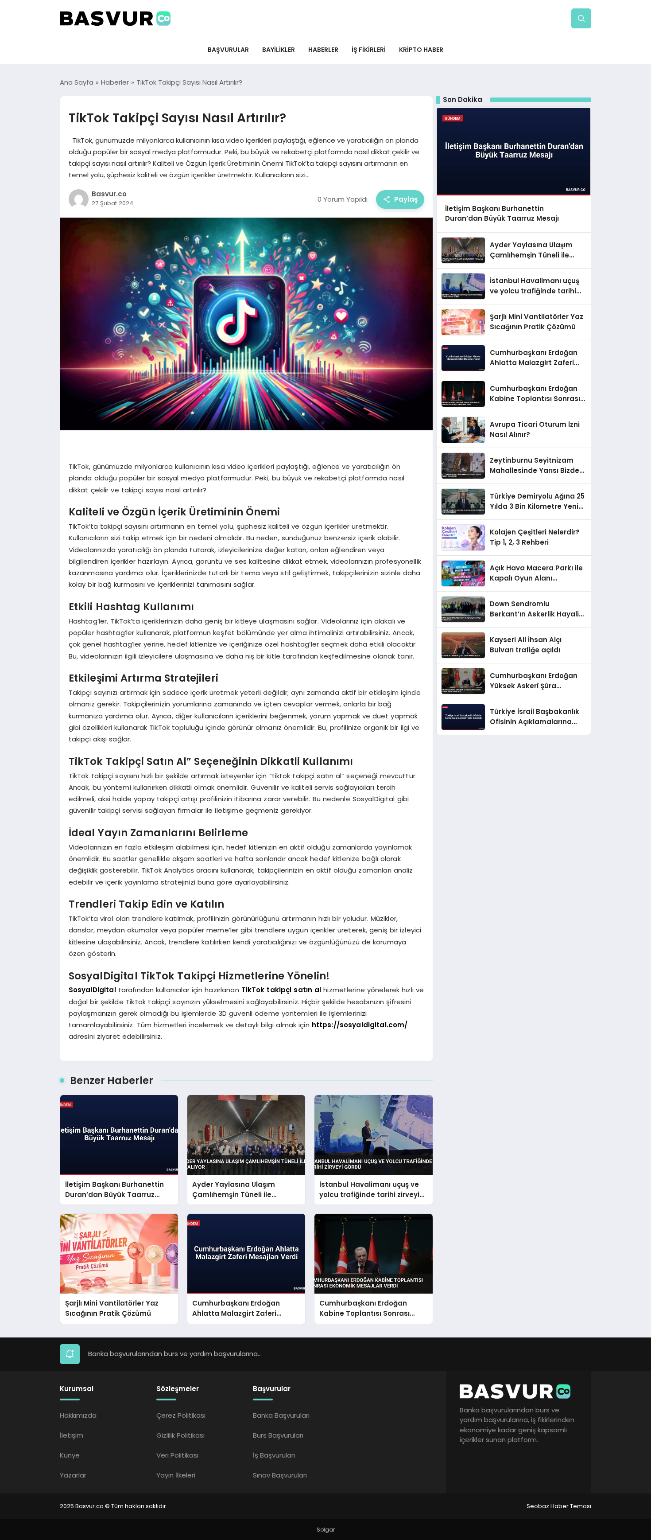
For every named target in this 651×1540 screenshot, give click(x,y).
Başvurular (228, 49)
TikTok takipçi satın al (281, 989)
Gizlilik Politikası (180, 1435)
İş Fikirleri (369, 49)
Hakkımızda (78, 1415)
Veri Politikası (177, 1455)
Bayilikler (278, 49)
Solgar (326, 1529)
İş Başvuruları (274, 1455)
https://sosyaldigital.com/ (360, 1024)
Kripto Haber (421, 49)
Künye (70, 1455)
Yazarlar (73, 1475)
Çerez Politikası (180, 1415)
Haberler (323, 49)
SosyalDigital (92, 989)
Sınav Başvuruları (280, 1475)
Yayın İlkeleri (175, 1475)
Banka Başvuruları (281, 1415)
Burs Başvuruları (278, 1435)
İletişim (71, 1435)
